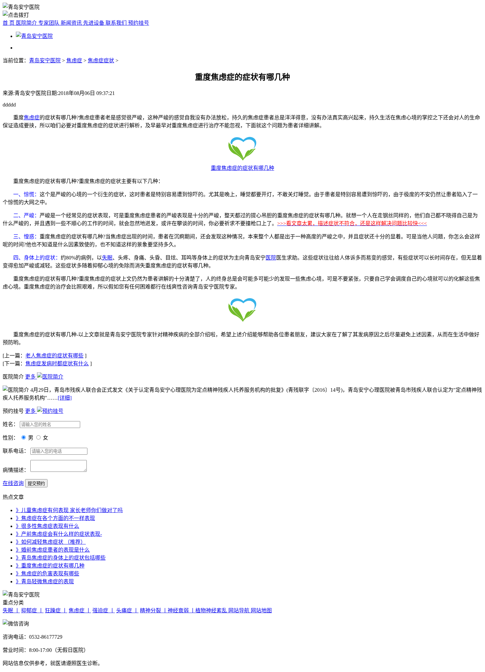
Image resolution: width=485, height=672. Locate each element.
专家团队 (49, 23)
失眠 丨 (11, 610)
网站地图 (261, 610)
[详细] (65, 398)
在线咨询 (13, 483)
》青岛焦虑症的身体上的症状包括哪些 (61, 558)
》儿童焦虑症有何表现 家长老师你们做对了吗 (69, 510)
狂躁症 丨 (56, 610)
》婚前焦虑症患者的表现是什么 (53, 550)
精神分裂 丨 (154, 610)
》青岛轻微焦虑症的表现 (45, 581)
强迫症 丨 (103, 610)
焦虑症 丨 (80, 610)
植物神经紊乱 (211, 610)
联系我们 (117, 23)
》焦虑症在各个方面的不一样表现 (55, 518)
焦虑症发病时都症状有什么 (57, 363)
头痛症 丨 (127, 610)
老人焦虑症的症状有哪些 (54, 355)
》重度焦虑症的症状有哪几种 (50, 565)
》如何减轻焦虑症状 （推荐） (51, 542)
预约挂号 (138, 23)
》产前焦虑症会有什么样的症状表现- (59, 534)
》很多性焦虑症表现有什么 (47, 526)
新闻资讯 (72, 23)
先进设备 (94, 23)
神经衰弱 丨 (181, 610)
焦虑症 (74, 60)
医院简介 (27, 23)
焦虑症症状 (101, 60)
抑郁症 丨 (32, 610)
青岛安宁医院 (45, 60)
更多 (31, 377)
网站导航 (239, 610)
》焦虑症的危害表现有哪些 (47, 573)
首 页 (9, 23)
